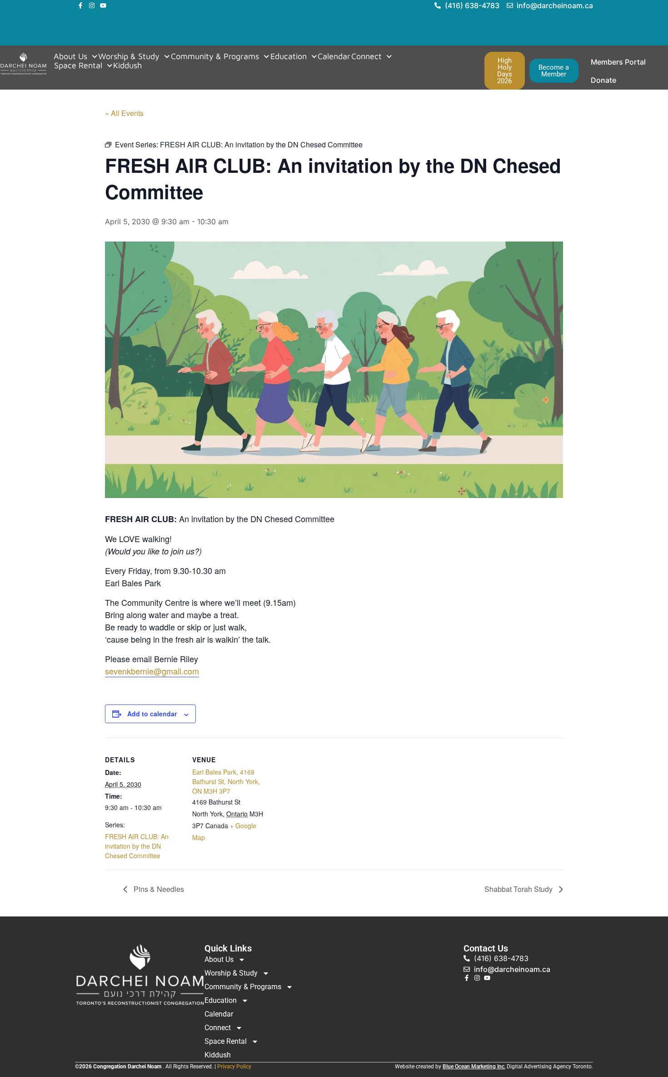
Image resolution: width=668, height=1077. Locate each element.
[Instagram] (91, 5)
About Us (70, 56)
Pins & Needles (158, 889)
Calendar (334, 56)
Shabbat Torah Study (519, 889)
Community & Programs (215, 56)
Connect (366, 56)
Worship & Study (129, 56)
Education (288, 56)
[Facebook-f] (80, 5)
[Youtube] (103, 5)
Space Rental (78, 65)
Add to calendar (152, 713)
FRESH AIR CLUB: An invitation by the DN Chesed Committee (137, 846)
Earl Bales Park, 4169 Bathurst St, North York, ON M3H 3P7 (226, 781)
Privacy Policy (234, 1066)
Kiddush (127, 65)
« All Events (124, 113)
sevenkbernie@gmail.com (152, 671)
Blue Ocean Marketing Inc (473, 1066)
